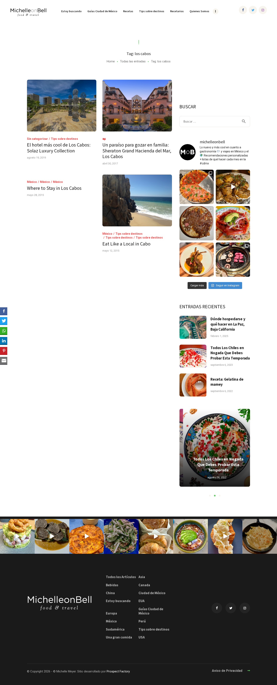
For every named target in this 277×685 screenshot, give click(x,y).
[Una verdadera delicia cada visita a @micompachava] (233, 223)
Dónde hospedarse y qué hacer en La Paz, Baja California (227, 324)
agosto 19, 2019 (36, 157)
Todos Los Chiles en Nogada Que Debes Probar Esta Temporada (230, 352)
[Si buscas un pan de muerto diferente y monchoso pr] (155, 536)
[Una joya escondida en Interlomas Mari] (17, 536)
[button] (210, 495)
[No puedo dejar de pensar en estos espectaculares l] (196, 259)
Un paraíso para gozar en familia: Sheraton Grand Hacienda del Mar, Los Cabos (136, 150)
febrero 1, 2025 (219, 336)
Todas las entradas (133, 61)
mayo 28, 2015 (35, 194)
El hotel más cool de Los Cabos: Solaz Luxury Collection (58, 148)
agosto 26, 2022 (213, 477)
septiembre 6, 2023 (221, 364)
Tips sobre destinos (64, 138)
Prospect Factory (118, 671)
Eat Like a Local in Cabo (126, 244)
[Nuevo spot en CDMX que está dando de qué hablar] (52, 536)
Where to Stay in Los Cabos (54, 188)
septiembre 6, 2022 (221, 391)
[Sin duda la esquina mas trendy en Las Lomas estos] (196, 223)
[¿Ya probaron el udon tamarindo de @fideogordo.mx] (121, 536)
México (32, 181)
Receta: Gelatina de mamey (226, 382)
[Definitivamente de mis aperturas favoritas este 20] (233, 187)
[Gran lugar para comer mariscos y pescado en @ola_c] (190, 536)
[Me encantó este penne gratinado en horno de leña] (259, 536)
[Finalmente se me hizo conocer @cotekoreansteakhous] (233, 259)
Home (111, 61)
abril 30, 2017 (110, 163)
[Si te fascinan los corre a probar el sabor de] (225, 536)
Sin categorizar (37, 138)
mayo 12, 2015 (110, 250)
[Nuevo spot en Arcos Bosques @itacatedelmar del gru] (86, 536)
